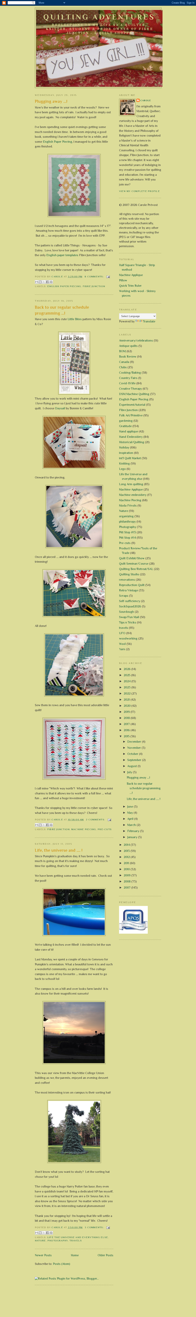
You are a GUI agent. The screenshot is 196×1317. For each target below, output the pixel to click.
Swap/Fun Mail (129, 617)
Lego (122, 469)
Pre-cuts (105, 829)
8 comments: (95, 276)
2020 (127, 705)
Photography (57, 1240)
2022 (127, 693)
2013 (127, 851)
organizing (126, 516)
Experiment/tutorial (132, 404)
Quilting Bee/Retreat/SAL (136, 569)
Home (75, 1255)
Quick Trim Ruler (130, 285)
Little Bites (75, 319)
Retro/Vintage (128, 590)
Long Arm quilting (131, 484)
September (134, 760)
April (130, 819)
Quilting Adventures (99, 17)
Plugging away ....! (51, 101)
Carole (145, 100)
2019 (127, 712)
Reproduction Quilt (132, 585)
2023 (127, 687)
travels (75, 1240)
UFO (122, 633)
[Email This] (36, 282)
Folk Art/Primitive (131, 415)
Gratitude (125, 426)
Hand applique (128, 431)
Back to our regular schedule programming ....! (62, 310)
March (132, 825)
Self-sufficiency (129, 601)
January (132, 837)
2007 (127, 887)
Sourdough (126, 612)
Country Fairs (128, 378)
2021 (127, 699)
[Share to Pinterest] (51, 282)
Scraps (123, 595)
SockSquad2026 (130, 606)
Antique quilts (128, 346)
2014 (127, 845)
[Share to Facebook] (47, 282)
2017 (127, 724)
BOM (122, 351)
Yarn (122, 649)
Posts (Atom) (61, 1264)
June (130, 806)
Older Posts (105, 1255)
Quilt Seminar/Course (133, 563)
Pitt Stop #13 (127, 532)
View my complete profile (139, 191)
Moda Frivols (128, 505)
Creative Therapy (130, 388)
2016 (127, 730)
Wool (122, 644)
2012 (127, 857)
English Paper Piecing (57, 141)
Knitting (124, 463)
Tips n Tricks (127, 622)
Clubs (123, 367)
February (133, 831)
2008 (127, 881)
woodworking (128, 638)
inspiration (126, 453)
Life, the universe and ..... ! (58, 850)
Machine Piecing (83, 829)
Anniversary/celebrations (136, 340)
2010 (127, 869)
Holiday (124, 447)
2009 (127, 875)
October (133, 754)
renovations (127, 579)
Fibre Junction (94, 286)
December (134, 741)
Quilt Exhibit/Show (132, 558)
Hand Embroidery (131, 437)
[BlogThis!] (40, 282)
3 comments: (95, 1227)
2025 (127, 675)
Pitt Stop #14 (127, 537)
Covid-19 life (127, 383)
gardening (126, 421)
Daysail (60, 408)
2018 (127, 718)
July (130, 772)
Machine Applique (131, 275)
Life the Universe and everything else (77, 1237)
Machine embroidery (132, 495)
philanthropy (127, 521)
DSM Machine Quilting (134, 394)
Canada (124, 362)
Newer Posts (43, 1255)
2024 (127, 681)
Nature (40, 1240)
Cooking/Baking (130, 372)
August (132, 766)
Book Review (127, 356)
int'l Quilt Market (130, 458)
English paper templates (62, 255)
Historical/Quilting (131, 442)
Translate (149, 321)
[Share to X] (44, 282)
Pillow (123, 280)
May (130, 812)
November (134, 748)
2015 (127, 736)
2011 (127, 863)
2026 (127, 669)
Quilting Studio (129, 574)
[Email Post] (108, 276)
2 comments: (96, 819)
